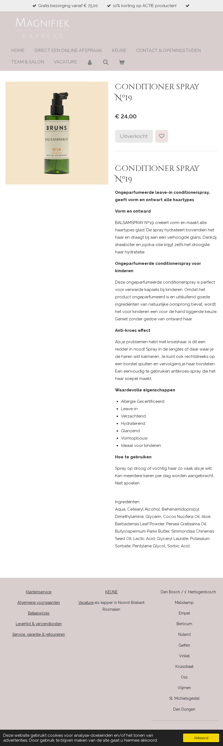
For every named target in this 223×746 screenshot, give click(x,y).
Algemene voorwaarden (38, 602)
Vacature (86, 602)
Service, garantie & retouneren (38, 634)
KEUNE (111, 592)
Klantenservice (38, 592)
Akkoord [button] (201, 738)
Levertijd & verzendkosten (39, 624)
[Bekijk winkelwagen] (121, 62)
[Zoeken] (105, 62)
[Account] (89, 62)
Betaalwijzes (38, 613)
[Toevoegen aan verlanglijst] (161, 136)
